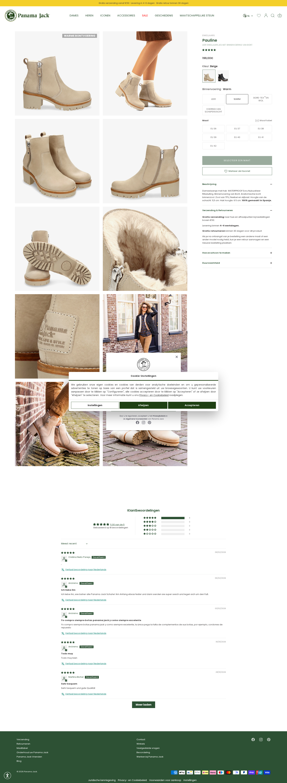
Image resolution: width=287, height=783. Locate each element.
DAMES (74, 15)
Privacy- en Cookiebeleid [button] (132, 780)
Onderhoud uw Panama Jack (32, 752)
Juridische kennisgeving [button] (102, 780)
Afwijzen (143, 405)
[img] (68, 552)
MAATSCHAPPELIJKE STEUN (197, 15)
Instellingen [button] (190, 780)
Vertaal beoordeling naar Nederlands (85, 569)
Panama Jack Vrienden (29, 756)
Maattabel (266, 120)
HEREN (89, 15)
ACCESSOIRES (126, 15)
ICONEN (105, 15)
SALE (145, 15)
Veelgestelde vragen (148, 748)
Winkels (141, 743)
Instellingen (95, 405)
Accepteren (192, 405)
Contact (141, 739)
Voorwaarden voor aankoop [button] (165, 780)
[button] (209, 50)
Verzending (23, 739)
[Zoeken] (272, 15)
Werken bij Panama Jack (150, 756)
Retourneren (23, 743)
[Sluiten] (176, 356)
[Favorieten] (259, 15)
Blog (19, 761)
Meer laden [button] (143, 705)
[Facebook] (137, 422)
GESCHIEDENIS (164, 15)
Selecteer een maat (237, 160)
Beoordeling (143, 752)
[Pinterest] (149, 422)
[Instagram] (143, 422)
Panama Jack (30, 771)
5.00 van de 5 (117, 524)
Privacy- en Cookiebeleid (154, 395)
